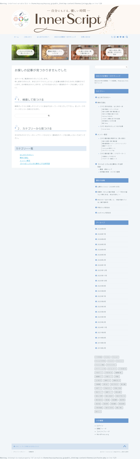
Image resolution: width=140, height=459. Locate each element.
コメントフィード (103, 431)
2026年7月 (101, 234)
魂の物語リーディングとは (110, 109)
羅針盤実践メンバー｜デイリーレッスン (114, 143)
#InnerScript (119, 361)
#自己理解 (113, 404)
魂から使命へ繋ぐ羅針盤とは (111, 111)
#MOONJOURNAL (111, 365)
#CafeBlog (107, 357)
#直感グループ (108, 392)
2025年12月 (102, 270)
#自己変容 (122, 400)
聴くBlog (105, 123)
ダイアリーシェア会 (108, 150)
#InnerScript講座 (100, 365)
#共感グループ (108, 376)
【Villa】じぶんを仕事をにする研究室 (35, 163)
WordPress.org (103, 434)
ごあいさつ (28, 37)
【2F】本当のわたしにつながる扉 (111, 126)
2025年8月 (101, 291)
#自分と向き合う (109, 396)
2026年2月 (101, 260)
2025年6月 (101, 301)
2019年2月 (101, 348)
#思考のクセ (107, 380)
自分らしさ (98, 411)
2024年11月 (102, 327)
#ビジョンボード (112, 368)
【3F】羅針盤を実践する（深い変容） (113, 138)
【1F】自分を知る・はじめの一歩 (111, 106)
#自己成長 (105, 404)
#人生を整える (122, 368)
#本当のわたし (107, 388)
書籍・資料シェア (106, 169)
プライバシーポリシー (19, 452)
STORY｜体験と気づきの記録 (111, 119)
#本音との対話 (117, 388)
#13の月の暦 (99, 357)
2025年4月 (101, 312)
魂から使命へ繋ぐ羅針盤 (109, 141)
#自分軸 (107, 400)
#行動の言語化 (99, 407)
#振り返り (105, 384)
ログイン (100, 426)
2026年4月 (101, 250)
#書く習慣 (123, 384)
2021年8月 (101, 332)
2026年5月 (101, 244)
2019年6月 (101, 338)
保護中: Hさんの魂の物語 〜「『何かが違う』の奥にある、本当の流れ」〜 (112, 193)
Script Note (106, 129)
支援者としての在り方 (109, 156)
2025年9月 (101, 286)
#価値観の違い (118, 372)
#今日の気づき (108, 372)
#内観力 (117, 376)
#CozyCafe (111, 361)
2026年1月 (101, 265)
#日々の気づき (114, 384)
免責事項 (31, 452)
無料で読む (24, 158)
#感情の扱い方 (116, 380)
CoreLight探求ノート (109, 148)
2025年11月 (102, 276)
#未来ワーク (98, 388)
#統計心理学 (118, 392)
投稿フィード (101, 429)
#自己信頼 (114, 400)
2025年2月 (101, 322)
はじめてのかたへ (43, 37)
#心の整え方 (98, 380)
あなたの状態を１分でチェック (65, 37)
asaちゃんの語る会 (104, 213)
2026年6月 (101, 239)
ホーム (16, 37)
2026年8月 (101, 229)
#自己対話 (98, 404)
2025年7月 (101, 296)
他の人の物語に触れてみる (110, 114)
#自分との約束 (99, 396)
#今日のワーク (99, 372)
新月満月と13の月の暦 (109, 121)
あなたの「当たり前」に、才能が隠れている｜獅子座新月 (112, 201)
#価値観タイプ (99, 376)
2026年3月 (101, 255)
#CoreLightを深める (100, 361)
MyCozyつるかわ (107, 116)
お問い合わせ (85, 37)
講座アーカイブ (107, 146)
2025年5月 (101, 307)
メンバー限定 (25, 160)
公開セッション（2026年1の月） (109, 187)
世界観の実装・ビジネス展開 (110, 172)
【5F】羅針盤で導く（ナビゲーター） (113, 153)
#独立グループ (99, 392)
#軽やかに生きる (109, 407)
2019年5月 (101, 343)
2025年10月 (102, 281)
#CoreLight (115, 357)
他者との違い (119, 407)
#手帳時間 (98, 384)
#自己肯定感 (121, 404)
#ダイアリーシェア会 (100, 368)
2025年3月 (101, 317)
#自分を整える (99, 400)
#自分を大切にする (120, 396)
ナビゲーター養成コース (109, 159)
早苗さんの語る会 (103, 207)
